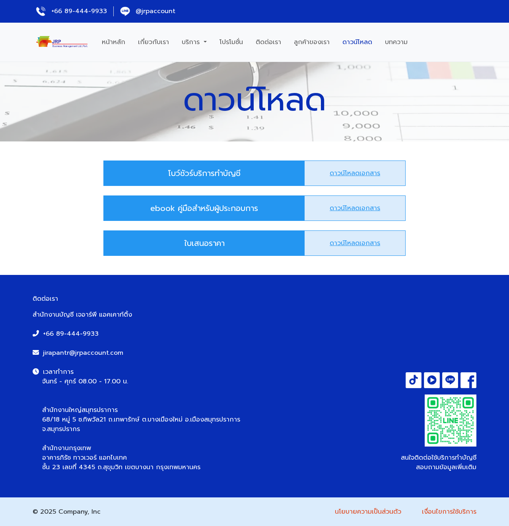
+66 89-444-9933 (78, 11)
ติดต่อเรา (268, 42)
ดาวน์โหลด (357, 42)
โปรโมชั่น (231, 42)
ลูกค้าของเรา (312, 42)
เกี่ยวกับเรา (153, 42)
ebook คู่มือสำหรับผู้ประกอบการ (204, 208)
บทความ (396, 42)
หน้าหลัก (113, 42)
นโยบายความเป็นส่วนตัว (368, 511)
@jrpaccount (154, 11)
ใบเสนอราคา (204, 243)
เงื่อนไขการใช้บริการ (449, 511)
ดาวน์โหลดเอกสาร (355, 173)
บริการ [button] (192, 42)
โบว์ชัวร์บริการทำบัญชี (204, 173)
